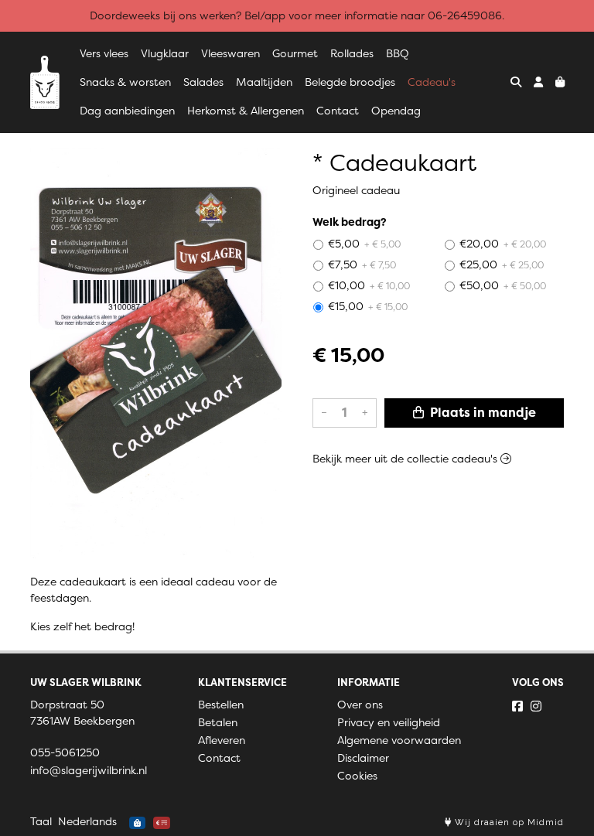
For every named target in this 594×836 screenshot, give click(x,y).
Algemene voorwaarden (399, 740)
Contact (337, 111)
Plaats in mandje (481, 412)
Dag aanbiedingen (127, 111)
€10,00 (369, 285)
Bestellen (221, 704)
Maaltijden (264, 82)
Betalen (217, 722)
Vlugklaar (165, 53)
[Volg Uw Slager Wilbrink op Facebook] (517, 706)
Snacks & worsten (125, 82)
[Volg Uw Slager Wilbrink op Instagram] (536, 706)
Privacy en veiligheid (388, 722)
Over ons (360, 704)
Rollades (352, 53)
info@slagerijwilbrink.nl (88, 770)
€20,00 (502, 244)
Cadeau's (432, 82)
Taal (41, 821)
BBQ (397, 53)
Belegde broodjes (350, 82)
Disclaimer (363, 758)
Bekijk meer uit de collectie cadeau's (406, 459)
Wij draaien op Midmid (508, 822)
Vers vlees (104, 53)
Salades (203, 82)
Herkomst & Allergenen (245, 111)
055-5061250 (65, 752)
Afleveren (221, 740)
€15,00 (368, 306)
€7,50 (362, 264)
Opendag (396, 111)
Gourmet (295, 53)
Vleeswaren (230, 53)
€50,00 (502, 285)
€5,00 (364, 244)
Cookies (357, 776)
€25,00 (501, 264)
